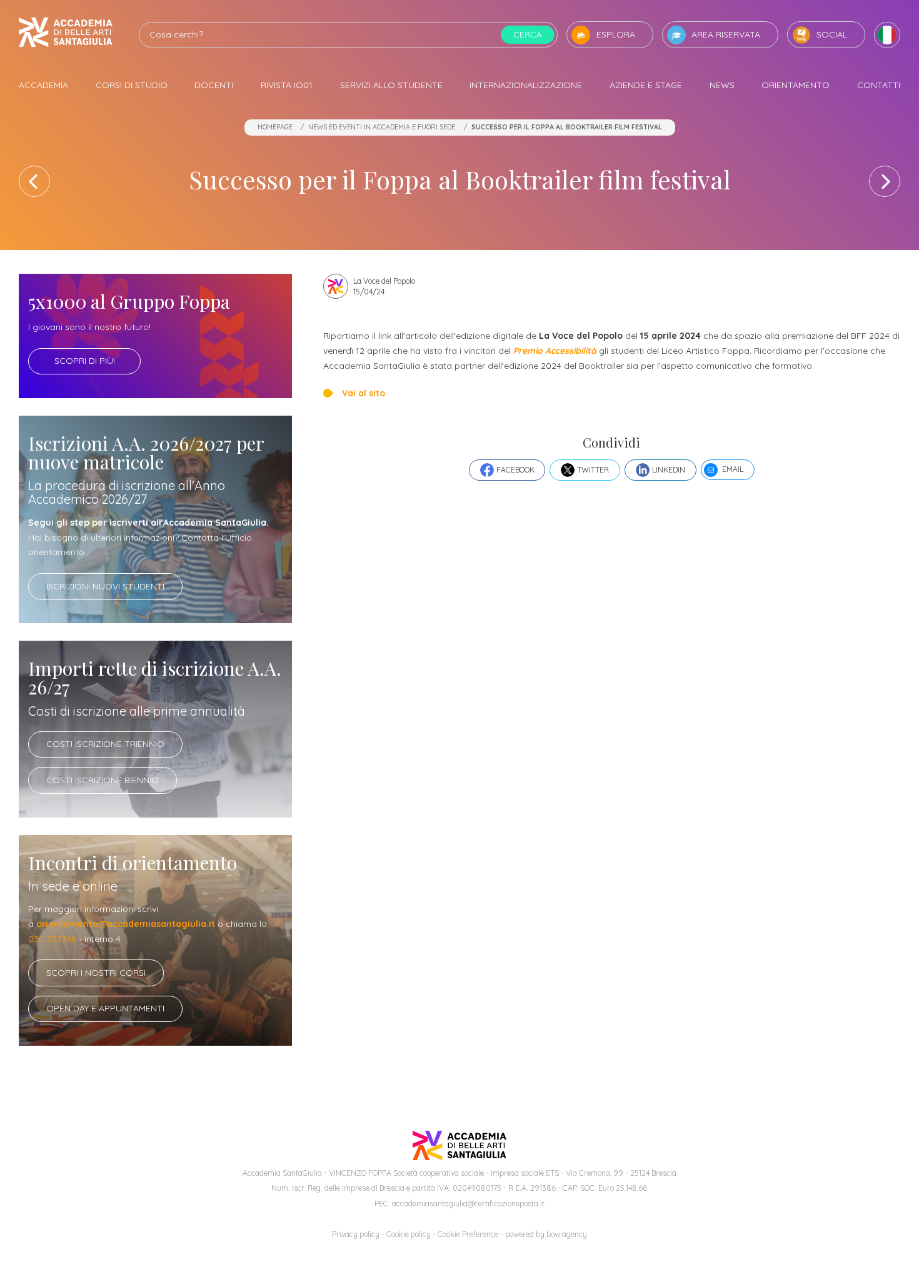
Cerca (527, 34)
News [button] (722, 85)
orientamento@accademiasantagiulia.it (125, 923)
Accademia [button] (43, 85)
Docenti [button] (213, 85)
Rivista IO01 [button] (287, 85)
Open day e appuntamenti (105, 1008)
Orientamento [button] (795, 85)
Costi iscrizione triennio (105, 743)
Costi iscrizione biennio (102, 780)
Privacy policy (355, 1234)
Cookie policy (408, 1234)
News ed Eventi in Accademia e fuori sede (381, 127)
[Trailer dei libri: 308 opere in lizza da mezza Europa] (34, 181)
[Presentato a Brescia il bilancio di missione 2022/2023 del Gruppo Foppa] (884, 181)
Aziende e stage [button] (646, 85)
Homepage (275, 127)
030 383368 (52, 938)
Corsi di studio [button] (132, 85)
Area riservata (725, 34)
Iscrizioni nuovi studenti (105, 586)
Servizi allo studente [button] (391, 85)
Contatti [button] (878, 85)
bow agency (566, 1234)
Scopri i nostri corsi (96, 972)
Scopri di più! (84, 360)
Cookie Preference (468, 1234)
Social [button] (831, 34)
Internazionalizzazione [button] (526, 85)
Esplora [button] (615, 34)
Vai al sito (363, 393)
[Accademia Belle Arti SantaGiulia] (66, 35)
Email (732, 469)
